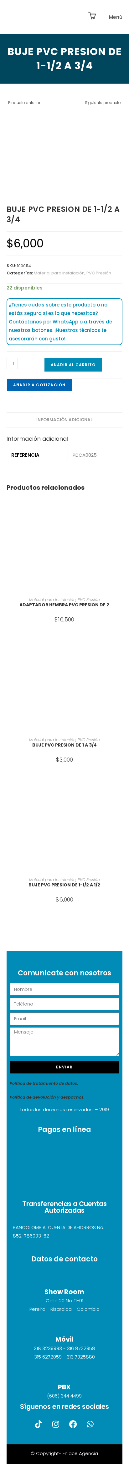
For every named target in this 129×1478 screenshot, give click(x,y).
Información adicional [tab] (64, 420)
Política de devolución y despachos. (47, 1097)
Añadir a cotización (39, 385)
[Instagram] (56, 1424)
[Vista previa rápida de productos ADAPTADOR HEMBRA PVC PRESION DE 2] (120, 507)
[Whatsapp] (90, 1424)
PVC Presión (98, 273)
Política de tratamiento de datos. (44, 1083)
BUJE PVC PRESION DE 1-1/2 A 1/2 (64, 885)
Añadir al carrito (73, 364)
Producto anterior (24, 102)
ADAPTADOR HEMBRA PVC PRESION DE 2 (64, 605)
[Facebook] (73, 1424)
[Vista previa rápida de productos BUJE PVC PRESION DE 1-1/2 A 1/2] (120, 787)
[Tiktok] (38, 1424)
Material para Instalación (59, 273)
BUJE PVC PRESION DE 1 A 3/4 (64, 745)
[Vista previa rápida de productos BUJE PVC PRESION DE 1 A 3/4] (120, 647)
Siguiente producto (103, 102)
